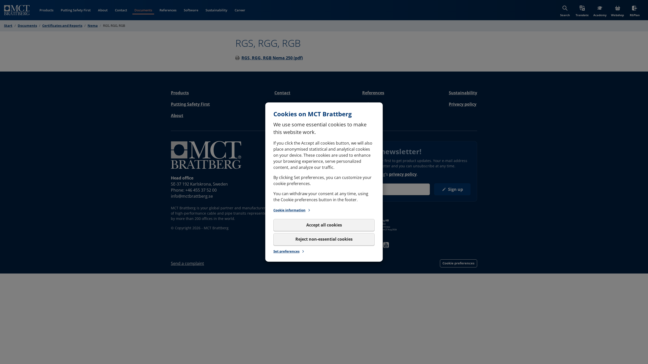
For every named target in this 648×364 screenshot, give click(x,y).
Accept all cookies (324, 225)
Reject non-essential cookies (324, 239)
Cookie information (289, 210)
